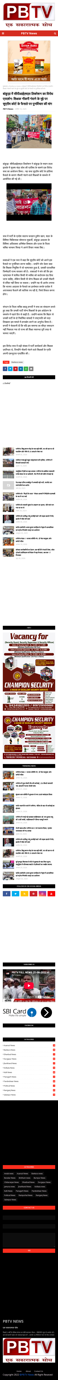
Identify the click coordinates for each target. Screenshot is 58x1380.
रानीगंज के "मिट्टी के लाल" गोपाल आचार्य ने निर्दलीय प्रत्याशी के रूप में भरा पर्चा (35, 495)
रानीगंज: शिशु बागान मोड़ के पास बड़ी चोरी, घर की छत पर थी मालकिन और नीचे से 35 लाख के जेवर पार (35, 450)
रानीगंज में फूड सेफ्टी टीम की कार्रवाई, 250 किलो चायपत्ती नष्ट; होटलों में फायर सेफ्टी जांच (34, 784)
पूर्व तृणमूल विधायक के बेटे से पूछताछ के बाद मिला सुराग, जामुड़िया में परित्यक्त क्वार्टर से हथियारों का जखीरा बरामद (34, 863)
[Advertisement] (29, 593)
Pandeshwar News (29, 1081)
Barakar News (9, 1178)
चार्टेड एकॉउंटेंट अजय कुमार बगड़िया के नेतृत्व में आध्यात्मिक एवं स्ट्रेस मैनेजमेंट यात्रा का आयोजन (34, 528)
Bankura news (14, 86)
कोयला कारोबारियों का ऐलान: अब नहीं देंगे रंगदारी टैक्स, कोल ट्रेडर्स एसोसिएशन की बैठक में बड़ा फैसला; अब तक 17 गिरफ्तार (35, 552)
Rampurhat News (25, 1195)
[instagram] (42, 893)
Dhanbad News (29, 1054)
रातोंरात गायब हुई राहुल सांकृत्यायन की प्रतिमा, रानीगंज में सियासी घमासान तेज (34, 461)
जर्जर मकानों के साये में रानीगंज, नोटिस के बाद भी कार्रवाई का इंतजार (35, 807)
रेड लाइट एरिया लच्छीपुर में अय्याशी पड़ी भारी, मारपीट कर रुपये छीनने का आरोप (34, 483)
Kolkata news (29, 1068)
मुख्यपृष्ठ (5, 86)
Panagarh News (29, 1077)
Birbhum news (24, 1178)
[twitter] (15, 893)
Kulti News (29, 1072)
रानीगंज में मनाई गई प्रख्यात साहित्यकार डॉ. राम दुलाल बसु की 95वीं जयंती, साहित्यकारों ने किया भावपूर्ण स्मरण (34, 818)
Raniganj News (29, 1090)
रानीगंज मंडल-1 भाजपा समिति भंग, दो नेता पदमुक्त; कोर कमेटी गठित (34, 540)
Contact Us (38, 1371)
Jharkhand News (29, 1063)
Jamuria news (9, 1186)
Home (19, 1371)
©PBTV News (27, 1374)
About (28, 1371)
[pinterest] (33, 893)
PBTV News (29, 33)
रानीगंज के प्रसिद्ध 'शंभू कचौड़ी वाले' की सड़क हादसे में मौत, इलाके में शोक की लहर (35, 517)
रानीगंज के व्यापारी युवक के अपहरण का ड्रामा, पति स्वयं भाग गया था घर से (35, 506)
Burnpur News (39, 1178)
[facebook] (6, 893)
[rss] (24, 893)
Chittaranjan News (11, 1182)
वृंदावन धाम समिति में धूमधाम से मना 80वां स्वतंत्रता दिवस (34, 794)
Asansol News (29, 1045)
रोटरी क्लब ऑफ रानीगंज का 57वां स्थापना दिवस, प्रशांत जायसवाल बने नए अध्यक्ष (34, 829)
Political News (29, 1086)
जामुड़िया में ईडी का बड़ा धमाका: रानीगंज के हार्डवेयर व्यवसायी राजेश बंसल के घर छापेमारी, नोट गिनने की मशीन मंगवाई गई (35, 472)
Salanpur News (29, 1095)
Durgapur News (29, 1059)
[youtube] (51, 893)
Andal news (8, 1173)
